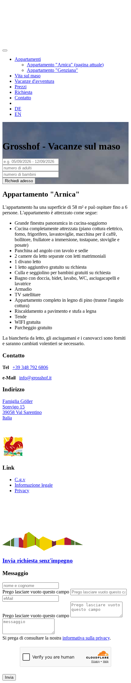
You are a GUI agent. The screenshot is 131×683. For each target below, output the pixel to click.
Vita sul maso (28, 75)
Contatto (23, 97)
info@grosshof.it (35, 377)
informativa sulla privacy (86, 638)
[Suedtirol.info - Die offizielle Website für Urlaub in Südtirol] (42, 549)
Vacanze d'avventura (34, 81)
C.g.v (20, 479)
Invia (9, 677)
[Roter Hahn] (13, 455)
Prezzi (21, 86)
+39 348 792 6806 (30, 367)
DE (18, 108)
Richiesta (23, 92)
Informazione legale (34, 485)
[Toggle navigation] (4, 50)
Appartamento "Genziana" (52, 70)
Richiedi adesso (19, 181)
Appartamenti (28, 59)
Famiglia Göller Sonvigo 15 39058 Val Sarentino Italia (22, 409)
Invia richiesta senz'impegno (37, 560)
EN (18, 114)
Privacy (22, 490)
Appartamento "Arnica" (65, 64)
